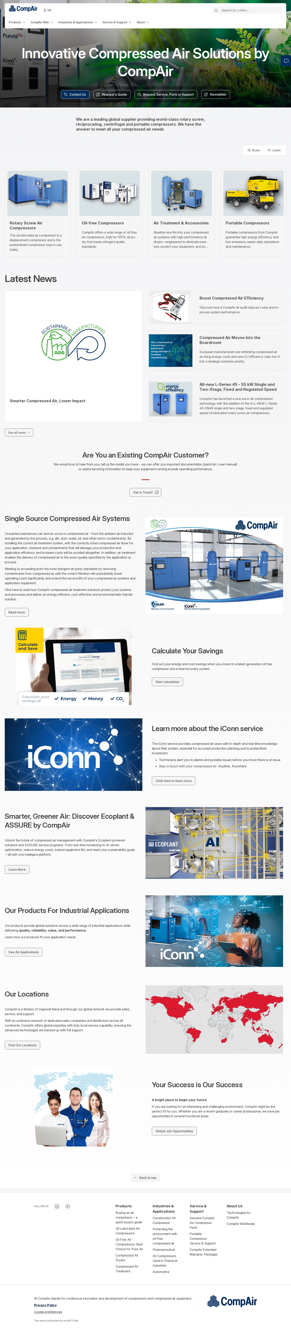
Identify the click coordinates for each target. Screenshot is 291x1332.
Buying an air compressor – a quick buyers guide (129, 1217)
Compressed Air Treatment (127, 1268)
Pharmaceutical (164, 1250)
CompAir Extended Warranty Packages (204, 1252)
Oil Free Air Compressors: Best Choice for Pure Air (129, 1244)
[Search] (216, 10)
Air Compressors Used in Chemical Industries (165, 1260)
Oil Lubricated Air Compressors (128, 1230)
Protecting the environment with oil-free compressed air (165, 1236)
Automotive (161, 1272)
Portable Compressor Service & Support (203, 1238)
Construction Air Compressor (164, 1220)
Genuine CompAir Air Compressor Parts (202, 1222)
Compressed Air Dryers (127, 1257)
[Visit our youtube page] (67, 1206)
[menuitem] (17, 22)
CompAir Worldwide (241, 1224)
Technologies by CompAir (238, 1215)
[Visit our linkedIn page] (57, 1206)
